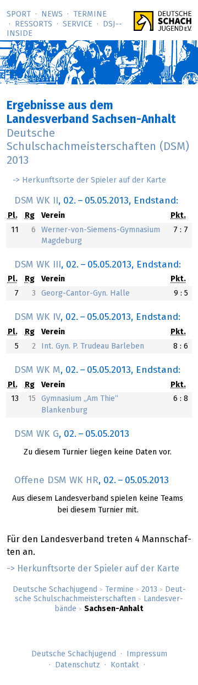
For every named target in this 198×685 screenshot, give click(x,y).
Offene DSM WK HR (56, 480)
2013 (149, 589)
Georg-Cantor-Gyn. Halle (85, 293)
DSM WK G (36, 434)
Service (77, 24)
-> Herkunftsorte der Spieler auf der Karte (89, 180)
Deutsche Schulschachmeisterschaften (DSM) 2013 (98, 147)
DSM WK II (36, 201)
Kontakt (125, 665)
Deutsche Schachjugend (55, 589)
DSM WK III (37, 265)
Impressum (147, 654)
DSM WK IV (37, 317)
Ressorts (33, 24)
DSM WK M (37, 370)
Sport (19, 14)
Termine (90, 14)
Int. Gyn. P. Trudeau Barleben (92, 346)
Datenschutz (77, 665)
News (52, 14)
